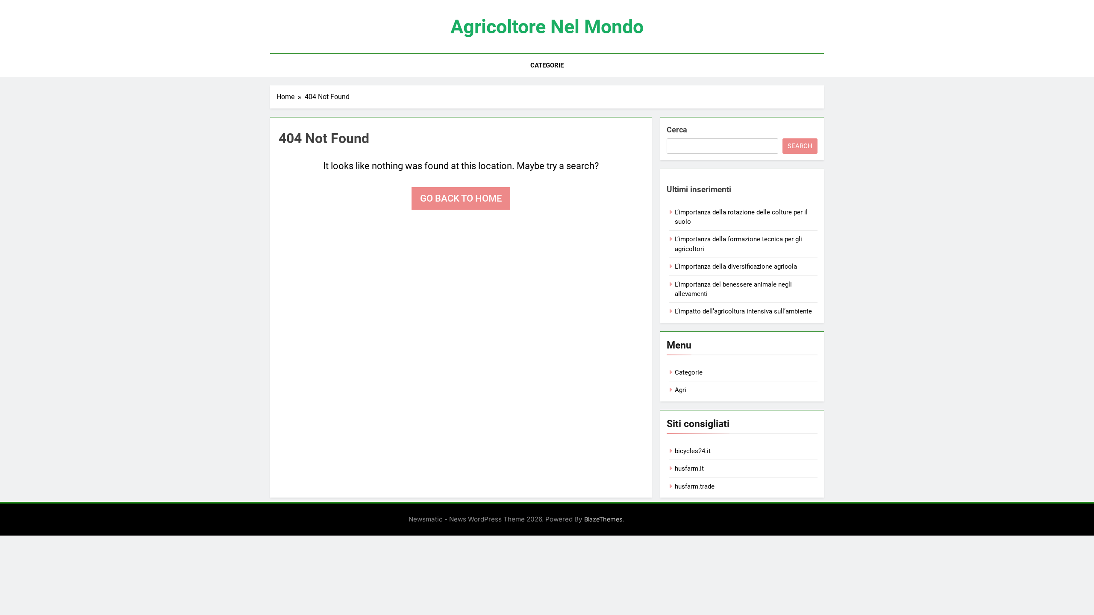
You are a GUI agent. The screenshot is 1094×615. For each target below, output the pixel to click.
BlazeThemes (603, 519)
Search (800, 146)
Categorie (547, 65)
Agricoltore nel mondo (547, 26)
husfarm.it (689, 468)
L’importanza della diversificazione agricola (736, 266)
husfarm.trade (695, 486)
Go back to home (461, 198)
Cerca (677, 129)
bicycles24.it (693, 451)
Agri (680, 390)
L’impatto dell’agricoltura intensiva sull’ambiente (743, 311)
